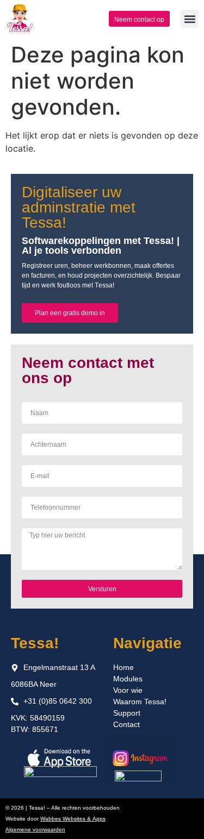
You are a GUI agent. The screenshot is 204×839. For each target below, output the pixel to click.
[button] (190, 19)
